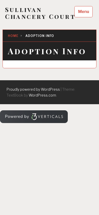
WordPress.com (42, 95)
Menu (83, 11)
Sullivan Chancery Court (40, 13)
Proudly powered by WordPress (33, 89)
